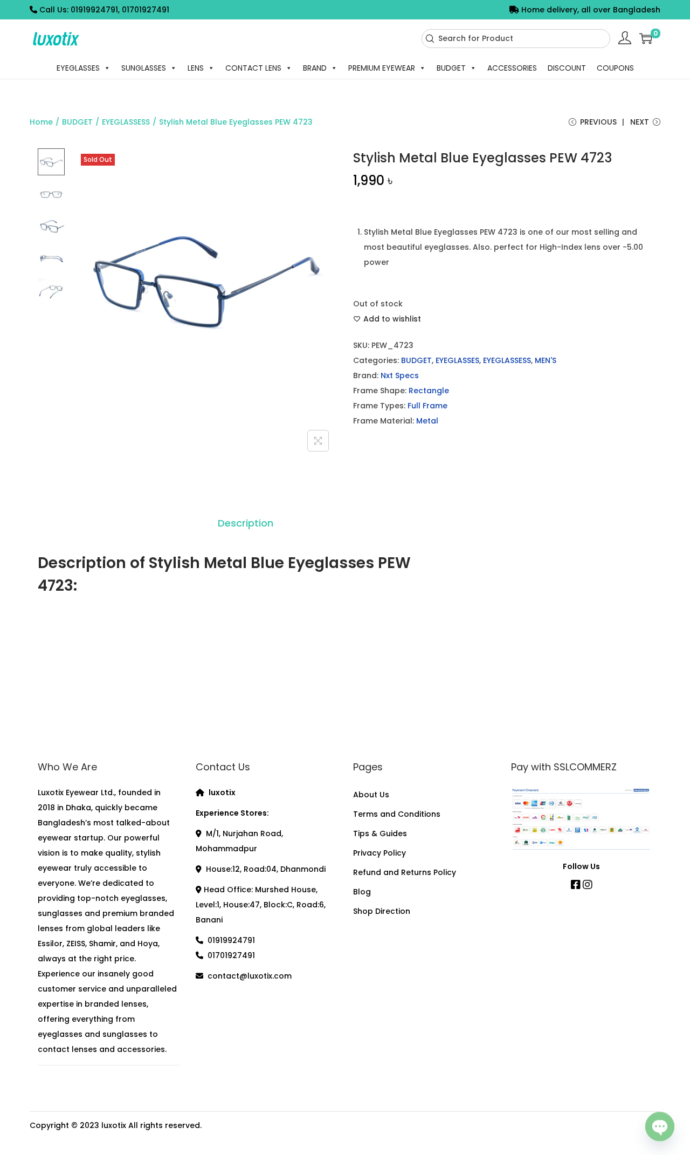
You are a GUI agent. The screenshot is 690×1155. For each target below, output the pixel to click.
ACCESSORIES (512, 68)
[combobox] (516, 38)
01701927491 (231, 955)
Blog (362, 891)
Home (41, 122)
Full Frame (427, 405)
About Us (371, 794)
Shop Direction (381, 911)
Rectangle (429, 390)
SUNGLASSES (143, 68)
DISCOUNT (567, 68)
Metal (427, 420)
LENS (196, 68)
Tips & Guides (380, 833)
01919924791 (231, 940)
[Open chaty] (659, 1127)
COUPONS (615, 68)
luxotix (113, 1125)
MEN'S (545, 360)
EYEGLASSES (78, 68)
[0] (645, 38)
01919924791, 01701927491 (120, 9)
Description (245, 523)
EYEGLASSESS (126, 122)
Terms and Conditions (396, 814)
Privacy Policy (379, 853)
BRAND (315, 68)
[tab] (245, 523)
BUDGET (451, 68)
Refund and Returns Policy (404, 872)
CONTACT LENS (253, 68)
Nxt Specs (400, 375)
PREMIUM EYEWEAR (381, 68)
